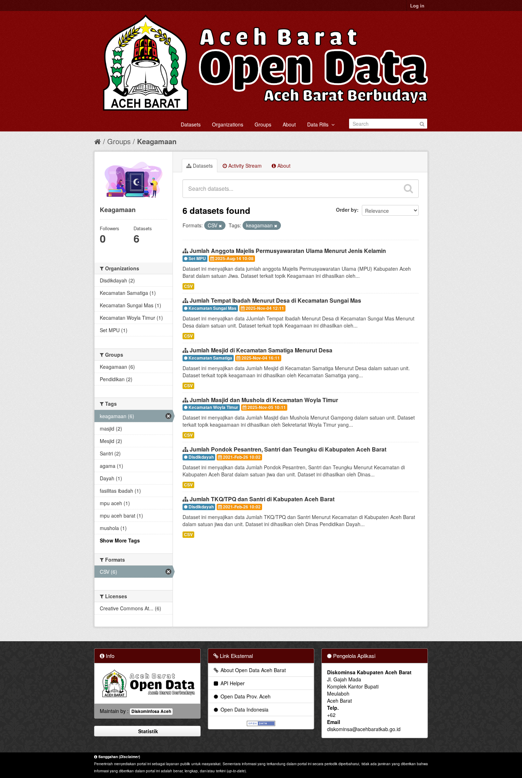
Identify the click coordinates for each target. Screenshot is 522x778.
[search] (408, 188)
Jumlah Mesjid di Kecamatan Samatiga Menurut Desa (261, 350)
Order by (346, 209)
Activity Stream (244, 165)
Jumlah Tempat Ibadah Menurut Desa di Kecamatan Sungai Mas (275, 300)
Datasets (191, 124)
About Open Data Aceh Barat (252, 670)
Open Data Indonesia (243, 709)
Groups (263, 124)
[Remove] (220, 225)
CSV (188, 286)
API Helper (232, 683)
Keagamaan (156, 141)
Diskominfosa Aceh (151, 711)
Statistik (147, 731)
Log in (417, 5)
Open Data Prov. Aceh (245, 696)
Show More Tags (120, 540)
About (289, 124)
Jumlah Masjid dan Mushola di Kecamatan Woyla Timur (264, 400)
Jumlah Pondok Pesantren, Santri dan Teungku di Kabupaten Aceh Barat (288, 449)
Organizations (227, 124)
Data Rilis (319, 124)
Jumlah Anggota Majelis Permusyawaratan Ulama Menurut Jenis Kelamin (288, 251)
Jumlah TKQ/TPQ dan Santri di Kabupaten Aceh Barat (262, 499)
